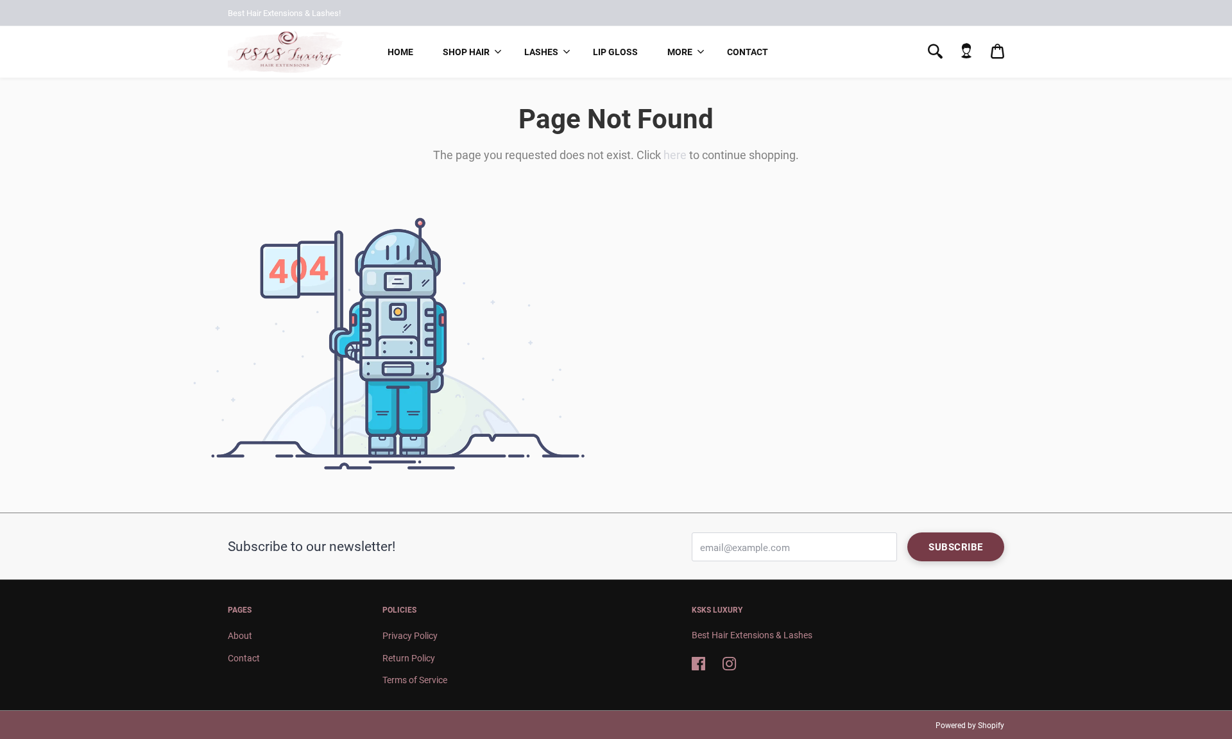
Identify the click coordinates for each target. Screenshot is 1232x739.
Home (400, 52)
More (679, 52)
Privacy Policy (410, 636)
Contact (747, 52)
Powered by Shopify (970, 725)
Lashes (541, 52)
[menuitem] (400, 52)
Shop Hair (466, 52)
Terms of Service (414, 680)
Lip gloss (615, 52)
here (675, 155)
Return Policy (408, 658)
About (240, 636)
